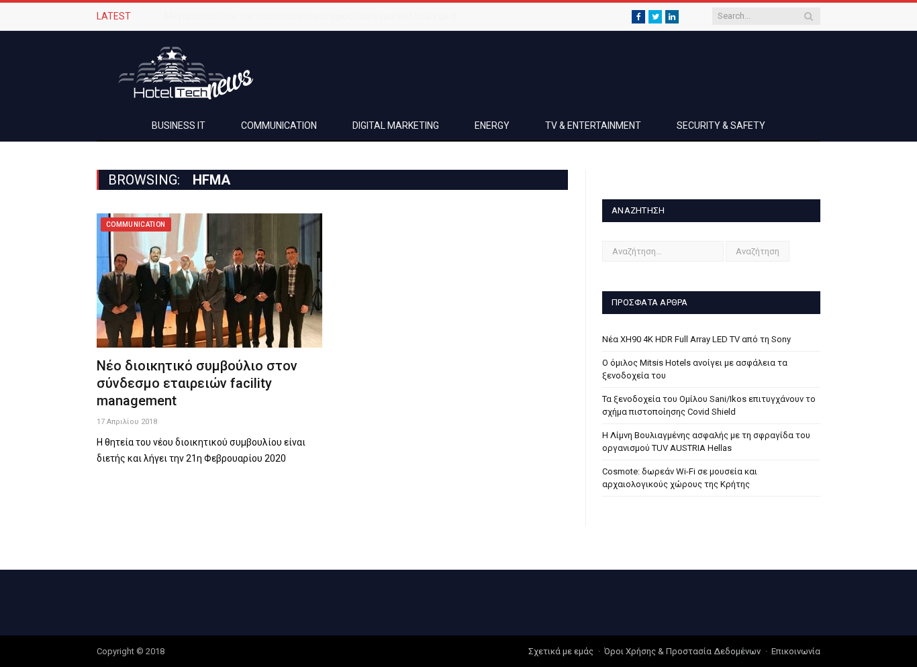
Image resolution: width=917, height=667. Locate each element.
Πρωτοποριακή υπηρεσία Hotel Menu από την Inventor (280, 16)
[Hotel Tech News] (180, 70)
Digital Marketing (395, 125)
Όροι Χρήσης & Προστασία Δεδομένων (682, 651)
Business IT (178, 125)
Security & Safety (721, 125)
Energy (492, 125)
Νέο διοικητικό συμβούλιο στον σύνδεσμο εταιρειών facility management (197, 383)
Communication (279, 125)
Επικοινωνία (795, 651)
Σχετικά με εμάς (560, 651)
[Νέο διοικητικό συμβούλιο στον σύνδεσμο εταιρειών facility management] (209, 280)
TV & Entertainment (593, 125)
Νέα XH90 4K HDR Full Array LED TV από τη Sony (696, 339)
